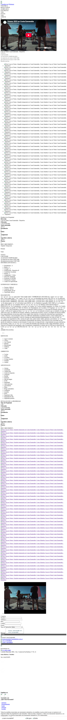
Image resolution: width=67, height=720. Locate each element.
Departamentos (5, 704)
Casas (3, 706)
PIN (2, 621)
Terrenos (3, 702)
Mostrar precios (5, 61)
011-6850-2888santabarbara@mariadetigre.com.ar (10, 662)
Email (2, 625)
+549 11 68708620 (7, 642)
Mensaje (3, 633)
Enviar (2, 634)
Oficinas (3, 707)
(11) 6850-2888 (6, 650)
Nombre (3, 618)
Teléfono (3, 619)
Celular (3, 623)
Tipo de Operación (6, 627)
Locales (3, 709)
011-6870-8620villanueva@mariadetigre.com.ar (10, 672)
